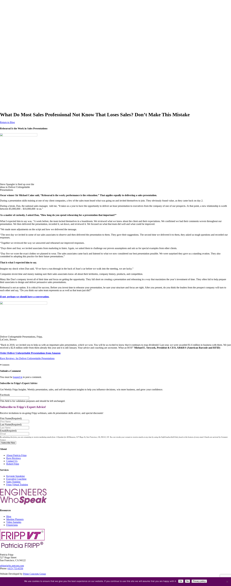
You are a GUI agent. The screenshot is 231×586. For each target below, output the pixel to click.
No (187, 581)
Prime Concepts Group (34, 573)
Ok (180, 581)
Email (8, 430)
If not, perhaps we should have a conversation (24, 296)
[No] (227, 581)
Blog (8, 516)
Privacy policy (199, 581)
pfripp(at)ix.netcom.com (12, 565)
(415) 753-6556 (15, 568)
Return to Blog (7, 122)
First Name (11, 418)
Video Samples (13, 522)
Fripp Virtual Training (17, 484)
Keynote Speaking (15, 476)
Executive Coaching (16, 479)
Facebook (5, 394)
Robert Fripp (12, 463)
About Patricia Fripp (16, 455)
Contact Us (11, 461)
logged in (17, 377)
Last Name (11, 424)
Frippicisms (12, 525)
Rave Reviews (13, 458)
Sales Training (13, 481)
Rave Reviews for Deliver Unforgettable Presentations (27, 358)
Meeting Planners (15, 519)
